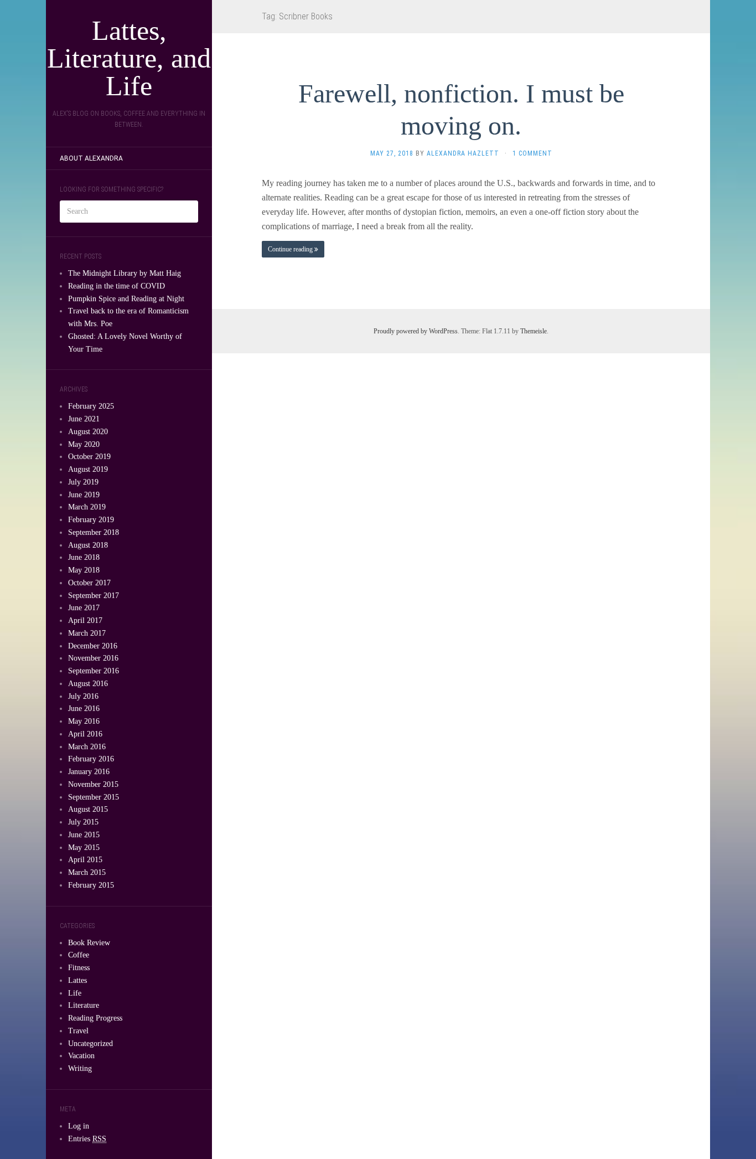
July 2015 (83, 822)
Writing (80, 1068)
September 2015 (93, 797)
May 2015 (84, 847)
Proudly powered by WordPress (416, 331)
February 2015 (91, 885)
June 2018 (84, 557)
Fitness (79, 968)
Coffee (78, 955)
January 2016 (89, 771)
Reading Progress (95, 1018)
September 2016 (93, 671)
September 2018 (93, 532)
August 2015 (88, 809)
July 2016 (83, 696)
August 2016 (88, 683)
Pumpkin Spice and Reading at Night (126, 299)
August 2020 (88, 431)
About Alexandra (91, 158)
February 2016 (91, 759)
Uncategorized (90, 1043)
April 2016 (85, 734)
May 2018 (84, 570)
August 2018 (88, 545)
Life (74, 993)
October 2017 (89, 583)
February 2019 (91, 520)
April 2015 (85, 860)
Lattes (77, 980)
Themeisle (533, 331)
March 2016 (87, 747)
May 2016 (84, 721)
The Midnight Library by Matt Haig (124, 273)
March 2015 (87, 872)
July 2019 (83, 482)
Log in (78, 1126)
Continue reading (291, 249)
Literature (83, 1005)
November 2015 (93, 784)
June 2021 (84, 419)
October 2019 (89, 456)
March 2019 (87, 507)
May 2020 (84, 444)
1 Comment (532, 153)
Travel (78, 1031)
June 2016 (84, 708)
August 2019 (88, 469)
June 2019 (84, 495)
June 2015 (84, 835)
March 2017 (87, 633)
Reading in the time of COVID (116, 286)
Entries (87, 1139)
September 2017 (93, 595)
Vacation (81, 1056)
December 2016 (92, 646)
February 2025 (91, 406)
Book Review (89, 943)
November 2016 (93, 658)
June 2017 (84, 608)
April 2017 (85, 620)
